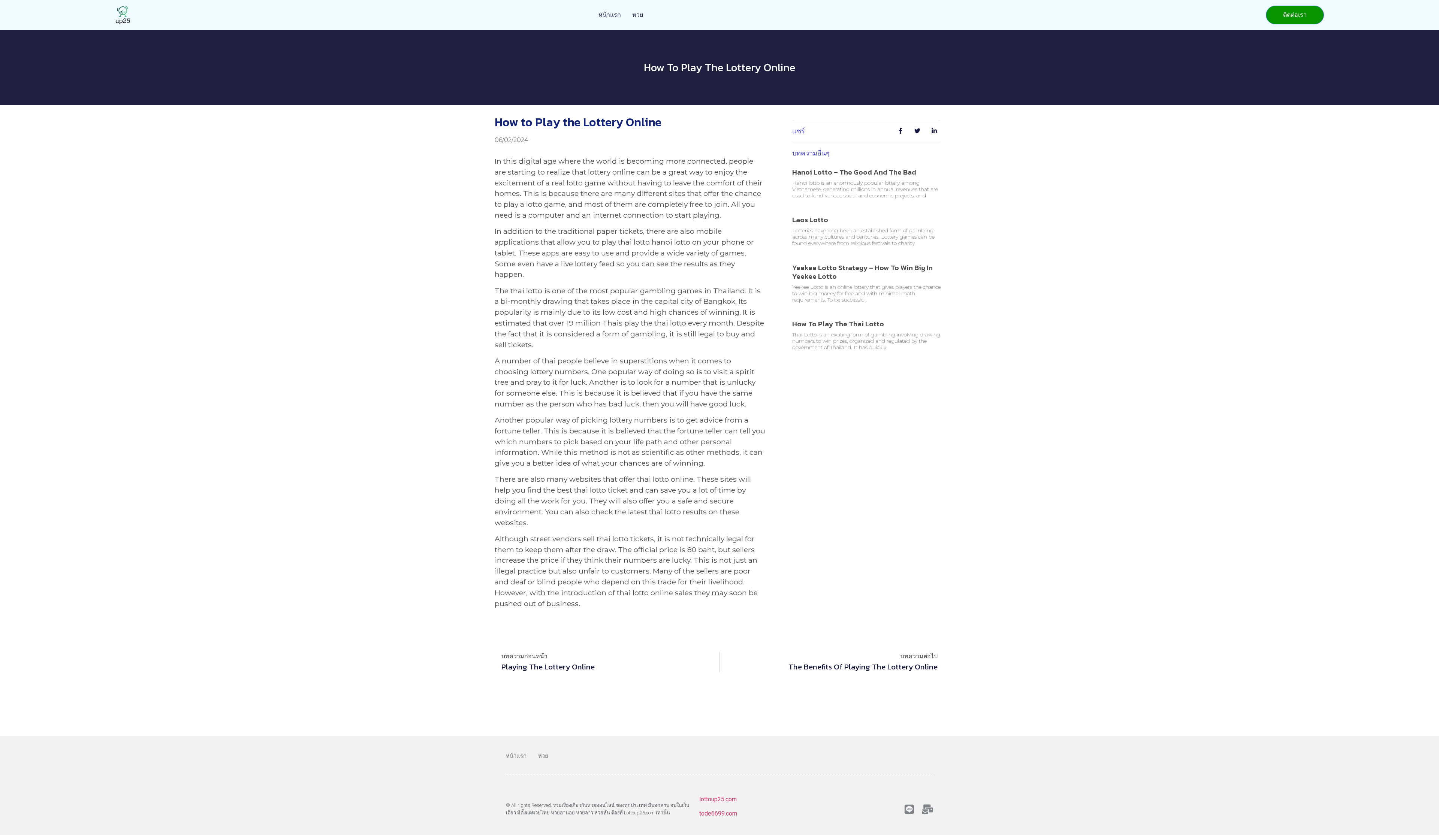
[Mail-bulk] (927, 809)
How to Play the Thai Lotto (838, 323)
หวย (637, 14)
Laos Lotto (810, 219)
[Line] (909, 809)
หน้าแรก (609, 14)
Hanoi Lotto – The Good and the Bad (854, 172)
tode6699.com (718, 813)
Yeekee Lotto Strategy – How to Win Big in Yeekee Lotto (862, 272)
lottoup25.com (718, 799)
